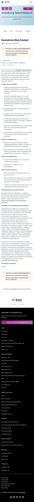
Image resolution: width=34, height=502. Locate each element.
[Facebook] (7, 8)
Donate (3, 396)
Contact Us (4, 467)
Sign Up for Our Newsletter (16, 322)
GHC (2, 388)
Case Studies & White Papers (9, 422)
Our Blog (3, 456)
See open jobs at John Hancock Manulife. (17, 51)
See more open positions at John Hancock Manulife (17, 289)
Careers (3, 349)
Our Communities (5, 408)
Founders (3, 363)
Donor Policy (4, 488)
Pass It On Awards (6, 442)
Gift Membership (5, 414)
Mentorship (4, 357)
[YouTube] (17, 497)
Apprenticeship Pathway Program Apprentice (13, 375)
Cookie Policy (4, 482)
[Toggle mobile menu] (30, 2)
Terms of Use (4, 480)
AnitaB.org (22, 492)
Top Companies (5, 434)
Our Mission (4, 331)
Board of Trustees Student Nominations (11, 343)
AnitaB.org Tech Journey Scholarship (11, 445)
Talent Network (5, 366)
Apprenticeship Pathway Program (10, 360)
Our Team (3, 337)
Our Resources (5, 453)
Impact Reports (5, 428)
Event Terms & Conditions (8, 484)
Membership (4, 369)
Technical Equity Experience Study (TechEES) (13, 425)
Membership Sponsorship (8, 405)
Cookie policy (21, 304)
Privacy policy (13, 304)
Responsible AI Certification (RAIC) (10, 381)
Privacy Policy (4, 478)
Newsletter (4, 470)
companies (18, 31)
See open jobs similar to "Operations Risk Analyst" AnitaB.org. (17, 53)
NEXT (2, 378)
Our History (4, 334)
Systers (3, 411)
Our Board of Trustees (7, 340)
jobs (11, 31)
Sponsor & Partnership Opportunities (11, 402)
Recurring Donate (6, 399)
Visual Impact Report (6, 431)
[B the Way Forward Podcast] (23, 497)
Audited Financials (6, 346)
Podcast (3, 459)
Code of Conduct (5, 486)
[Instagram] (3, 8)
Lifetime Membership (6, 372)
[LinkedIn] (10, 8)
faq (28, 9)
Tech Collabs (4, 385)
